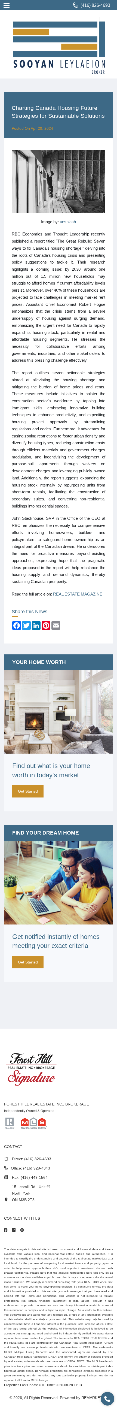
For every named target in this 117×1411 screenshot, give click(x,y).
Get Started (28, 791)
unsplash (68, 221)
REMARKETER (94, 1397)
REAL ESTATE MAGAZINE (77, 594)
